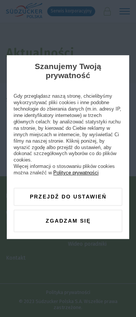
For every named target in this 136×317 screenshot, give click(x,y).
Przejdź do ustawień (68, 197)
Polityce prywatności (76, 173)
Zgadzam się (68, 221)
